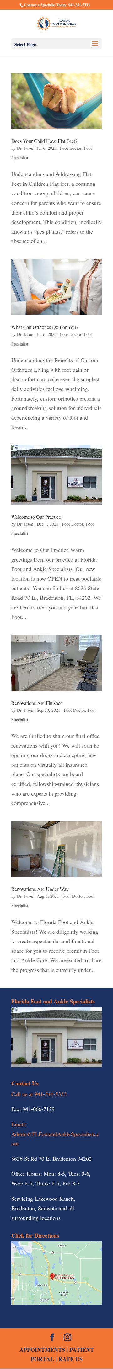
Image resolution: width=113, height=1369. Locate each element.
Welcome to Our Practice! (36, 516)
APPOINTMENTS (42, 1350)
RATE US (70, 1359)
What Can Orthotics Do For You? (44, 327)
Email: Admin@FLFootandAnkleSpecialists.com (55, 1133)
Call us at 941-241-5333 (39, 1094)
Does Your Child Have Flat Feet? (44, 141)
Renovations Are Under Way (40, 889)
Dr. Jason (25, 148)
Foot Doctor (70, 148)
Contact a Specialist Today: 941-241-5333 (57, 5)
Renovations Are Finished (37, 703)
